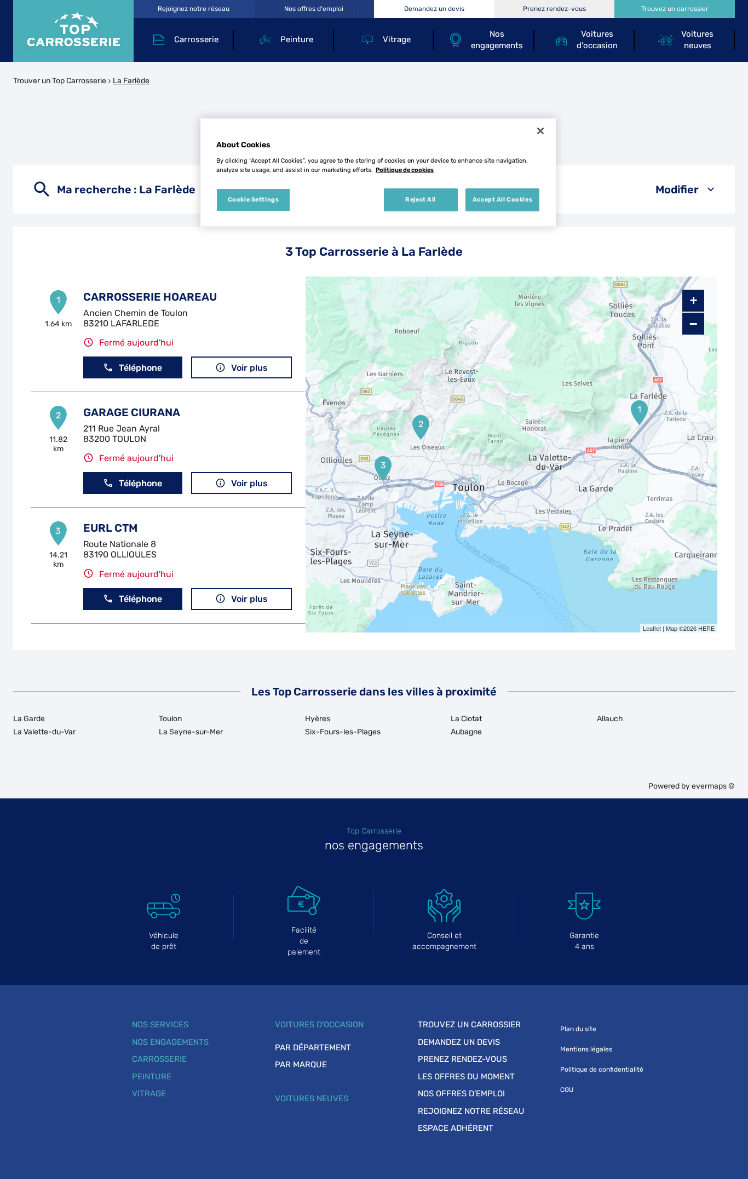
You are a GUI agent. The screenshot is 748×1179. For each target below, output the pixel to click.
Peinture (151, 1077)
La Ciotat (466, 718)
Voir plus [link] (249, 368)
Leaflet (652, 628)
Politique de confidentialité (601, 1069)
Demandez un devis (459, 1042)
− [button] (693, 323)
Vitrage (149, 1094)
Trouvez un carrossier (469, 1025)
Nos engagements (170, 1042)
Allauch (610, 718)
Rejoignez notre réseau (471, 1111)
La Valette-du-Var (44, 732)
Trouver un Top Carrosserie (59, 80)
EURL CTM (110, 527)
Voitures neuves (311, 1098)
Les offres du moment (466, 1077)
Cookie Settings (253, 199)
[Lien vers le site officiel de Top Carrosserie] (73, 31)
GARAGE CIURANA (131, 412)
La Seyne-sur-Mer (191, 732)
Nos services (160, 1025)
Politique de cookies (405, 170)
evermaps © (713, 786)
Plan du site (578, 1029)
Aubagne (466, 732)
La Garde (29, 718)
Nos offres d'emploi (461, 1094)
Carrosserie (159, 1059)
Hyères (317, 718)
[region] (378, 172)
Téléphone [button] (140, 368)
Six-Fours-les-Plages (343, 732)
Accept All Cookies (502, 199)
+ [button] (693, 300)
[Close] (540, 131)
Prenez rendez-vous (462, 1059)
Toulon (170, 718)
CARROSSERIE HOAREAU (150, 296)
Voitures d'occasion (319, 1025)
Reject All (420, 199)
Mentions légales (586, 1049)
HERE (706, 628)
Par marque (301, 1064)
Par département (313, 1048)
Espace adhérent (455, 1128)
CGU (566, 1090)
